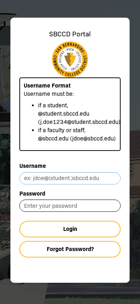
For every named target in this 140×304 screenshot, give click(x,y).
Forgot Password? (70, 249)
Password (32, 193)
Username (32, 165)
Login (70, 228)
